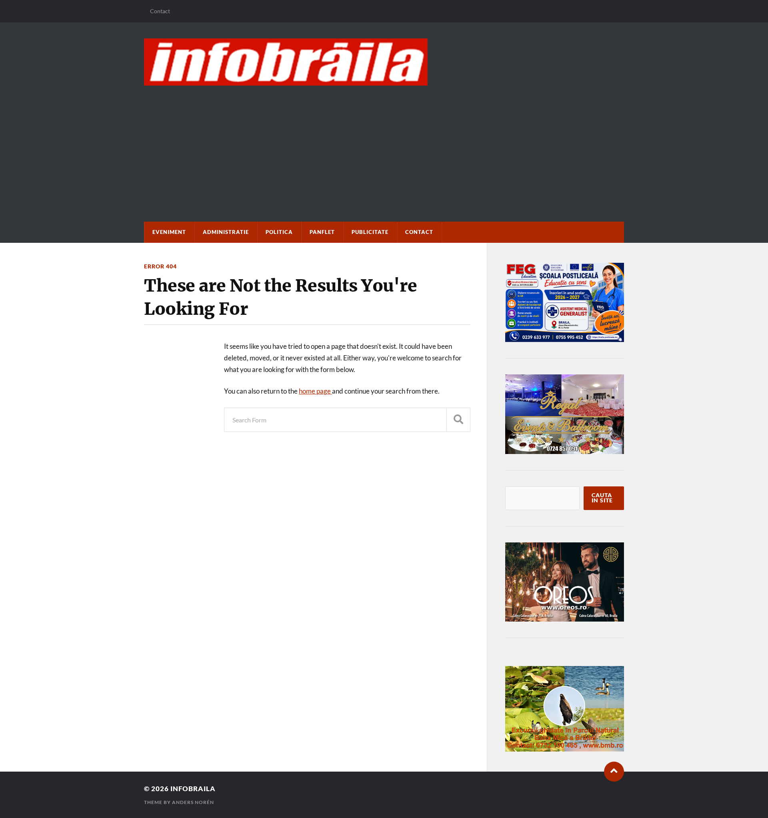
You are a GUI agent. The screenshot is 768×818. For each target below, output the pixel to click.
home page (315, 391)
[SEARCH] (458, 420)
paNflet (322, 232)
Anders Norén (193, 802)
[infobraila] (384, 62)
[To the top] (614, 772)
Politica (279, 232)
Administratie (226, 232)
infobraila (193, 788)
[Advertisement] (384, 146)
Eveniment (169, 232)
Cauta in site (602, 498)
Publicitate (370, 232)
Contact (160, 11)
